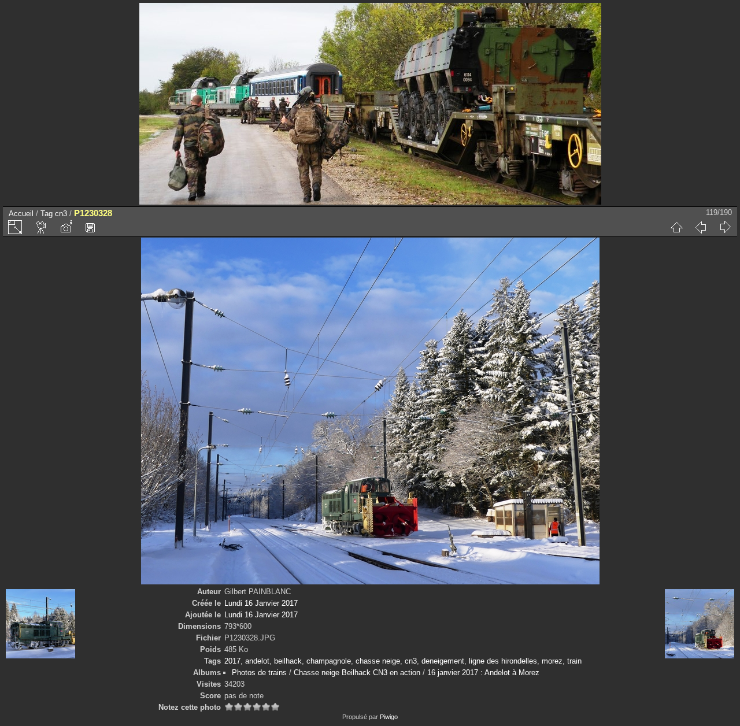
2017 (232, 661)
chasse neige (378, 661)
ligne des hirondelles (503, 661)
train (574, 661)
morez (552, 661)
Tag (46, 213)
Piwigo (389, 716)
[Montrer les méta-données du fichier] (66, 227)
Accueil (21, 213)
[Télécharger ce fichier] (90, 227)
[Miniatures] (676, 227)
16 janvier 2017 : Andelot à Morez (483, 672)
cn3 (61, 213)
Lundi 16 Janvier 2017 (261, 603)
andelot (257, 661)
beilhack (288, 661)
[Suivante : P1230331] (725, 227)
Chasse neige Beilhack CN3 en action (357, 672)
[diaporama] (41, 227)
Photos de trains (259, 672)
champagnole (328, 661)
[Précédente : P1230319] (701, 227)
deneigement (442, 661)
